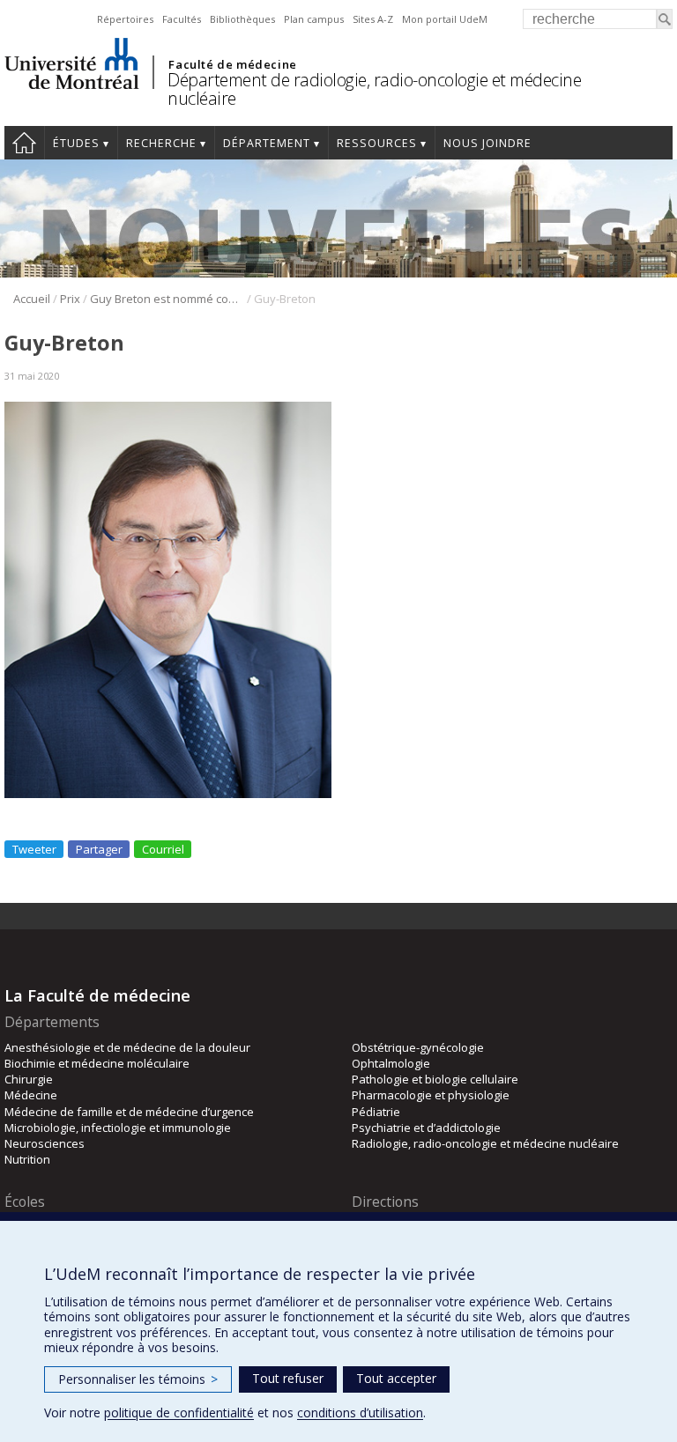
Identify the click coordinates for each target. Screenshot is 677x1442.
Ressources (377, 143)
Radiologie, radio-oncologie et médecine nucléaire (485, 1143)
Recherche (161, 143)
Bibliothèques (242, 19)
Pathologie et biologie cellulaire (435, 1079)
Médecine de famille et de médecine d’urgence (129, 1112)
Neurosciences (44, 1143)
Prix (70, 299)
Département (266, 143)
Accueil (24, 142)
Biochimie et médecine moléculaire (97, 1063)
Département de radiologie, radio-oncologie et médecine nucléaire (374, 89)
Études (76, 143)
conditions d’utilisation (360, 1412)
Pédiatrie (376, 1112)
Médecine (30, 1095)
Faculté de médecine (232, 64)
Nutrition (27, 1159)
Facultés (181, 19)
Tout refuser (288, 1378)
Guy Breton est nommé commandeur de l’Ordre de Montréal (167, 299)
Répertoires (125, 19)
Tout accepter (396, 1378)
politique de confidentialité (179, 1412)
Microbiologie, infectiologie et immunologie (117, 1127)
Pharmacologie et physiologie (431, 1095)
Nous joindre (487, 143)
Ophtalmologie (391, 1063)
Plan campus (314, 19)
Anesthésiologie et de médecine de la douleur (127, 1047)
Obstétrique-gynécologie (418, 1047)
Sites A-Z (373, 19)
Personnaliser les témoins (138, 1379)
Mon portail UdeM (444, 19)
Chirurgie (28, 1079)
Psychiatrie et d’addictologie (426, 1127)
